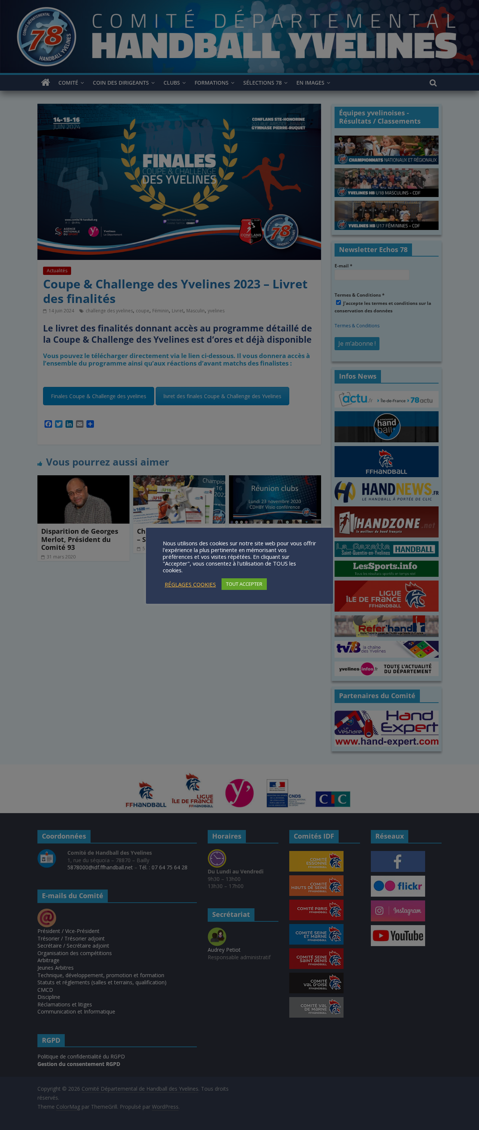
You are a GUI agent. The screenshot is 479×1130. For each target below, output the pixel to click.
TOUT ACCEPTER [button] (244, 584)
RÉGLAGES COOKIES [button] (190, 584)
